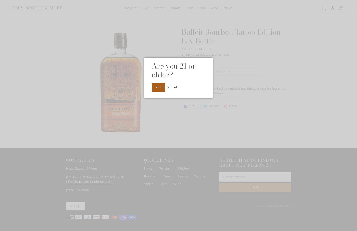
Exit (174, 87)
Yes (158, 87)
